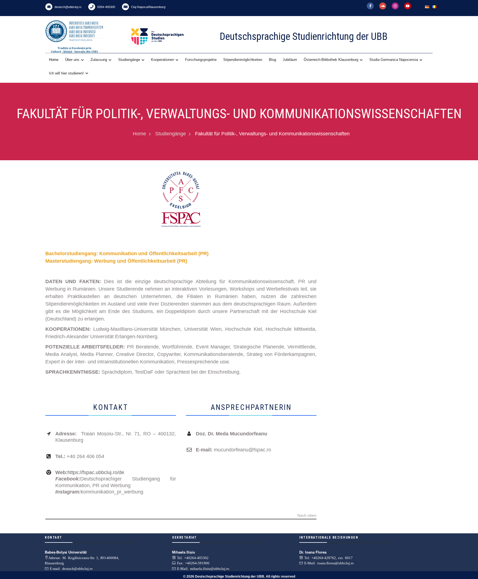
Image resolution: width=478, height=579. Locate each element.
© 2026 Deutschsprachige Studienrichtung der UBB (223, 576)
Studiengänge (129, 60)
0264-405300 (106, 7)
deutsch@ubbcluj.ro (67, 7)
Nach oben (306, 515)
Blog (272, 60)
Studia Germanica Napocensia (393, 60)
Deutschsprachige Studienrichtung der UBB (304, 36)
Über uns (72, 60)
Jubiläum (290, 60)
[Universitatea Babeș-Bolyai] (86, 36)
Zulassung (98, 60)
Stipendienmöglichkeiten (242, 60)
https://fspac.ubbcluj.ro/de (95, 472)
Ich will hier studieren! (66, 73)
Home (53, 60)
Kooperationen (162, 60)
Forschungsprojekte (201, 60)
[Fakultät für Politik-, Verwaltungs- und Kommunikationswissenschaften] (181, 199)
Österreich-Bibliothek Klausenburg (331, 60)
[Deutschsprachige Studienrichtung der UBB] (169, 36)
